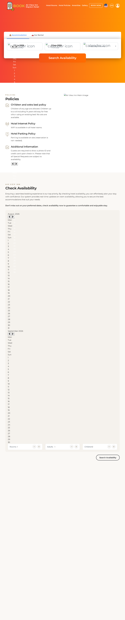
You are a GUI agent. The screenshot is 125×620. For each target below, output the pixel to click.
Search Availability (62, 58)
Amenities (76, 5)
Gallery (85, 5)
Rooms (13, 447)
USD (111, 5)
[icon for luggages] (106, 5)
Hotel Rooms (51, 5)
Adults (50, 447)
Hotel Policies (64, 5)
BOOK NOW (96, 5)
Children (88, 447)
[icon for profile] (118, 6)
